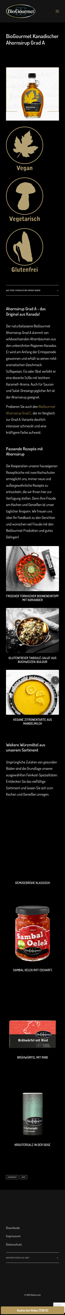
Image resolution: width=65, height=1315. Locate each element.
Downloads (13, 1228)
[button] (57, 11)
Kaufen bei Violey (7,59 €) (32, 1310)
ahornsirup (12, 1177)
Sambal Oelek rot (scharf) (32, 970)
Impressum (13, 1236)
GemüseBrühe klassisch (32, 883)
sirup (23, 1177)
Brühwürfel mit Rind (32, 1057)
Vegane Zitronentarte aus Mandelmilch (32, 721)
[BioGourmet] (20, 11)
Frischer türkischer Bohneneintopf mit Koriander (32, 598)
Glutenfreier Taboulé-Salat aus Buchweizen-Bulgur (32, 660)
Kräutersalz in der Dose (32, 1145)
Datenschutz (14, 1244)
